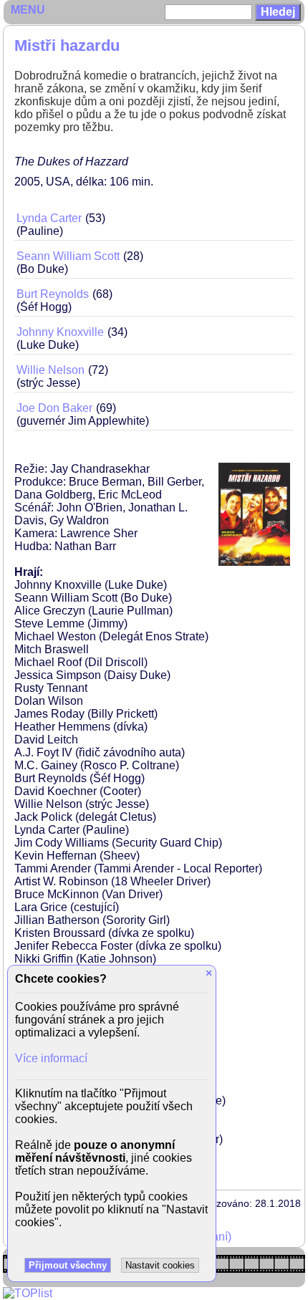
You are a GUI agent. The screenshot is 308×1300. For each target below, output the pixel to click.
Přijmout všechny (68, 1265)
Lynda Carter (49, 218)
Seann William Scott (68, 256)
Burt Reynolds (52, 294)
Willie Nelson (50, 370)
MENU (28, 10)
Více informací (51, 1058)
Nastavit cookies (160, 1265)
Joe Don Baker (54, 408)
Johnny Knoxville (60, 332)
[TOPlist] (27, 1293)
